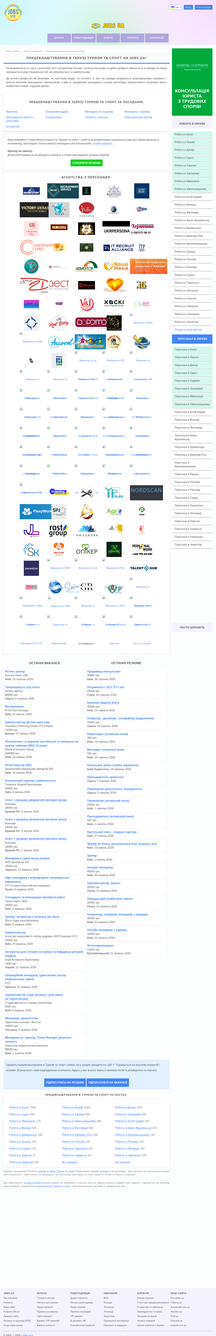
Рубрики (8, 1312)
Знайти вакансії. (103, 143)
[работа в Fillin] (59, 605)
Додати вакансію (79, 1298)
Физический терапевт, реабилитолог (30, 780)
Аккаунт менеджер (100, 867)
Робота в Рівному (127, 1141)
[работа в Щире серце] (115, 285)
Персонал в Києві (186, 349)
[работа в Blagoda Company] (31, 266)
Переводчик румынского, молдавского (114, 788)
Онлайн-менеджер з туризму (107, 929)
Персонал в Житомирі (188, 427)
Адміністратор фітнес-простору (27, 722)
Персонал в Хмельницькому (192, 404)
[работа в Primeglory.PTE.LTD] (31, 633)
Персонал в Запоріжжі (189, 388)
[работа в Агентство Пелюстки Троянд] (31, 228)
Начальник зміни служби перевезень (113, 765)
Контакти (8, 1302)
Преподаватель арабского (105, 777)
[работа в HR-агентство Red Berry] (59, 322)
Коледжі (108, 1302)
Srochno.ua (176, 1312)
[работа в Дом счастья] (141, 303)
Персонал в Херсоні (187, 521)
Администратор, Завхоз (103, 883)
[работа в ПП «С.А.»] (86, 492)
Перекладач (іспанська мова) (107, 734)
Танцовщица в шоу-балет (22, 687)
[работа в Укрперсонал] (117, 228)
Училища (108, 1312)
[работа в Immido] (31, 568)
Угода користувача (13, 1325)
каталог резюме (100, 1171)
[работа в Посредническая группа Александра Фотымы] (59, 228)
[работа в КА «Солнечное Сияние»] (86, 285)
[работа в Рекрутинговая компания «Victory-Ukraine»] (36, 209)
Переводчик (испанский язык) (108, 800)
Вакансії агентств (46, 1325)
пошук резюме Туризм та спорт (53, 1186)
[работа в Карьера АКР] (152, 266)
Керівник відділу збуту (103, 702)
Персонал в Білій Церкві (190, 412)
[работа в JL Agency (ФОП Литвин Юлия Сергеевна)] (31, 530)
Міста (17, 1312)
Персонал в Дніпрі (186, 365)
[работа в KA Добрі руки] (86, 228)
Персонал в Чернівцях (189, 536)
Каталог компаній (146, 1321)
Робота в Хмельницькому (79, 1121)
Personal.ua (176, 1321)
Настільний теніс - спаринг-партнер (112, 832)
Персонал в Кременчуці (189, 447)
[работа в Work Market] (31, 360)
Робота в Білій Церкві (130, 1121)
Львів (9, 889)
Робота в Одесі (19, 1114)
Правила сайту (11, 1316)
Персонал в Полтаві (187, 482)
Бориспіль (101, 769)
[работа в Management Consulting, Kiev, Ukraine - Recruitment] (63, 190)
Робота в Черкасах (75, 1155)
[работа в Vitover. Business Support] (86, 247)
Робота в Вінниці (20, 1128)
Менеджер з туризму (137, 111)
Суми (90, 694)
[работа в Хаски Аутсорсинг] (114, 303)
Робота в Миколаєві (22, 1121)
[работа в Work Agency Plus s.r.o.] (86, 643)
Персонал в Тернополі (189, 505)
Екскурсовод (53, 117)
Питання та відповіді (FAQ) (17, 1321)
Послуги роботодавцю (81, 1302)
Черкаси (11, 869)
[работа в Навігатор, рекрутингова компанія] (31, 190)
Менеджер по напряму (99, 111)
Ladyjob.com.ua (178, 1325)
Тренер (92, 855)
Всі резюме (122, 1162)
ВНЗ (106, 1298)
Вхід (188, 7)
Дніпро (10, 733)
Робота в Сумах (20, 1148)
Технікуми (109, 1307)
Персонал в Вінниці (187, 419)
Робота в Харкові (73, 1114)
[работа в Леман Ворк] (86, 511)
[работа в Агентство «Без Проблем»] (90, 341)
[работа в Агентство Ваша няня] (115, 266)
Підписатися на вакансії (107, 1082)
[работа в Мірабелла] (59, 266)
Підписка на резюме (80, 1312)
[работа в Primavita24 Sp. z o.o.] (114, 586)
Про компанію (11, 1298)
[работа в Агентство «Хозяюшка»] (142, 228)
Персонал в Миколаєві (189, 396)
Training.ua (176, 1302)
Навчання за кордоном (115, 1325)
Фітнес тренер (15, 671)
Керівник (11, 111)
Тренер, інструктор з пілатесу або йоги (32, 916)
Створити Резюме (86, 162)
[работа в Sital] (59, 209)
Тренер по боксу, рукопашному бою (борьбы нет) (122, 843)
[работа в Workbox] (114, 549)
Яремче (10, 987)
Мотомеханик (14, 706)
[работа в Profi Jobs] (59, 360)
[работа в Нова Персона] (86, 209)
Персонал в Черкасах (188, 528)
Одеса (9, 698)
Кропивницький (98, 953)
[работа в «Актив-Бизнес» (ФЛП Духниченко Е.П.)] (141, 285)
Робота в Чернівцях (128, 1155)
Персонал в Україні (192, 338)
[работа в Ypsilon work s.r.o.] (114, 492)
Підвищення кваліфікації (116, 1321)
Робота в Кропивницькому (133, 1135)
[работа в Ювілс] (141, 530)
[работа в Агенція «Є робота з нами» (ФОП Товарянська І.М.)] (114, 209)
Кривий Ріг (12, 811)
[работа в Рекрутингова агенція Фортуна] (114, 190)
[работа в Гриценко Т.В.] (141, 511)
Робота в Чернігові (21, 1162)
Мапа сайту (9, 1307)
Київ (8, 679)
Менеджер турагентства (21, 1018)
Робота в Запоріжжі (128, 1114)
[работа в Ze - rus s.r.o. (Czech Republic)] (141, 643)
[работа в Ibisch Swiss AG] (114, 633)
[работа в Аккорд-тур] (67, 341)
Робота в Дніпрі (126, 1107)
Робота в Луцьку (20, 1141)
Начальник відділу (57, 111)
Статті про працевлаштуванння (153, 1302)
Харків (9, 967)
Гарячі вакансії (44, 1316)
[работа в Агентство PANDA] (31, 303)
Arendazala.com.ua (180, 1307)
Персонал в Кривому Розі (191, 454)
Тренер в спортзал (96, 117)
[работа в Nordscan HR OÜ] (146, 492)
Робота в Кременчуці (23, 1135)
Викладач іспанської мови (105, 749)
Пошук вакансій (45, 1307)
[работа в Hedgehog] (59, 492)
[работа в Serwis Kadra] (31, 549)
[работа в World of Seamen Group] (31, 322)
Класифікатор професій (82, 1325)
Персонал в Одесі (186, 372)
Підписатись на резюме (65, 1082)
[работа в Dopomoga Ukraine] (97, 322)
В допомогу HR (78, 1321)
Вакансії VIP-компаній (48, 1321)
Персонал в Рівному (187, 489)
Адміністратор (15, 932)
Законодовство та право (149, 1312)
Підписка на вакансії (47, 1312)
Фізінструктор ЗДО (18, 765)
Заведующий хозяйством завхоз (109, 898)
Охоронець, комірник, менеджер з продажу (117, 914)
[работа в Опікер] (86, 549)
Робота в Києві (19, 1107)
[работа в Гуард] (141, 209)
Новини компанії (145, 1298)
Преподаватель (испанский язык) (110, 816)
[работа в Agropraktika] (114, 511)
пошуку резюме (32, 1182)
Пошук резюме (77, 1307)
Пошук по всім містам (188, 329)
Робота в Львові (73, 1107)
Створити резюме (46, 1298)
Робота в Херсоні (21, 1155)
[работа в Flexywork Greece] (38, 511)
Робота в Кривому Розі (77, 1135)
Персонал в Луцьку (187, 474)
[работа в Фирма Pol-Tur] (114, 341)
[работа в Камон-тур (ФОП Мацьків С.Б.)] (114, 530)
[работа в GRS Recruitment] (86, 586)
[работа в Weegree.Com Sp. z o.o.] (59, 303)
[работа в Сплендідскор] (67, 586)
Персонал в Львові (186, 357)
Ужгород (11, 1029)
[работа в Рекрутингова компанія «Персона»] (59, 643)
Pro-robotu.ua (177, 1298)
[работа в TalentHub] (143, 568)
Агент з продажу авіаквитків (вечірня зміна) (36, 800)
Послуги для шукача (47, 1302)
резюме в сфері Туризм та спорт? (57, 1171)
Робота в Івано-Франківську (133, 1128)
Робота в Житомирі (75, 1128)
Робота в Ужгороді (127, 1148)
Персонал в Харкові (187, 380)
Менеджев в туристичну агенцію (27, 858)
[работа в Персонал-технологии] (86, 190)
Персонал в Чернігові (188, 544)
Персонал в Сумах (186, 497)
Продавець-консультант (104, 671)
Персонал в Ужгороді (188, 513)
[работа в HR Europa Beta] (87, 530)
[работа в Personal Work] (142, 549)
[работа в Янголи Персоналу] (59, 549)
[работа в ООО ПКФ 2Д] (35, 285)
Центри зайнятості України (150, 1325)
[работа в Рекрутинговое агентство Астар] (141, 190)
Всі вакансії (69, 1162)
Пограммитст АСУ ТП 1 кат (105, 687)
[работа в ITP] (142, 247)
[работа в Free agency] (59, 247)
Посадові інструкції (147, 1316)
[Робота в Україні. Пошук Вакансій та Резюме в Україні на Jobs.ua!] (13, 12)
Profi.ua (174, 1316)
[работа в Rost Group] (59, 530)
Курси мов (109, 1316)
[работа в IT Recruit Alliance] (118, 247)
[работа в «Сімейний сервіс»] (37, 247)
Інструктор (12, 126)
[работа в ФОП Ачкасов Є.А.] (59, 511)
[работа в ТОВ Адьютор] (86, 266)
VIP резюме (76, 1316)
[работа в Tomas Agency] (31, 586)
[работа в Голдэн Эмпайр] (142, 341)
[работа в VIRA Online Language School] (86, 303)
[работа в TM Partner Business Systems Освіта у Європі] (114, 322)
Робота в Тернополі (75, 1148)
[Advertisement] (84, 1217)
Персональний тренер (138, 117)
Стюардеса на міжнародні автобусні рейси (35, 897)
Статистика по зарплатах (150, 1307)
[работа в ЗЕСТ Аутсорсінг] (59, 285)
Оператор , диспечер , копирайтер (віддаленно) (120, 718)
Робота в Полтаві (74, 1141)
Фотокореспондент (100, 945)
